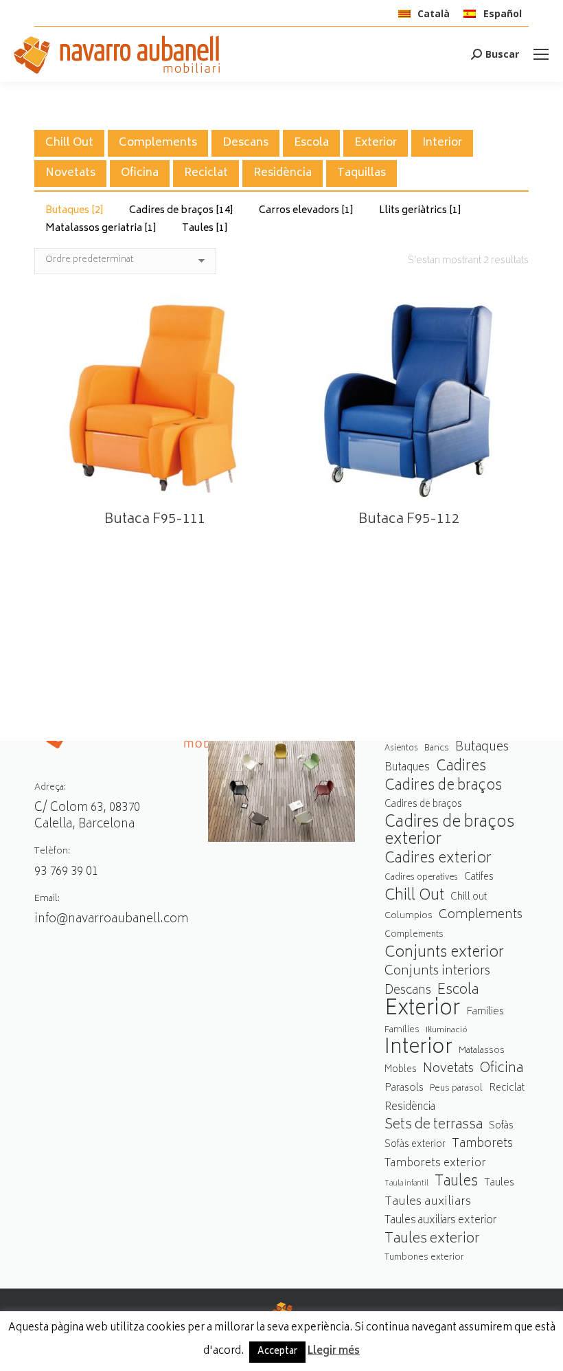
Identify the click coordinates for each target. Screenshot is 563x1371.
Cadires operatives (421, 878)
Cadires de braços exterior (449, 832)
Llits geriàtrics (420, 210)
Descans (245, 143)
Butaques (74, 210)
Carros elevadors (306, 210)
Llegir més (334, 1352)
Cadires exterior (438, 859)
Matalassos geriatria (101, 228)
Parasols (404, 1088)
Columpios (408, 916)
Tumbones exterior (424, 1258)
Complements (158, 143)
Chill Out (69, 143)
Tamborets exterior (435, 1163)
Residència (282, 173)
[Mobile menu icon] (541, 54)
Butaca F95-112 (408, 520)
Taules (205, 228)
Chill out (468, 897)
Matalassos (482, 1050)
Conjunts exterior (444, 953)
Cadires (461, 767)
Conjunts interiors (437, 972)
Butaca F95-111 (154, 520)
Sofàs (501, 1126)
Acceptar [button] (277, 1352)
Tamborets (482, 1144)
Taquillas (361, 173)
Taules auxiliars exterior (440, 1220)
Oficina (140, 173)
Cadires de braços (181, 210)
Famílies (485, 1012)
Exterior (375, 143)
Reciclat (206, 173)
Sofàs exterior (415, 1145)
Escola (311, 143)
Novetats (70, 173)
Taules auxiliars (427, 1202)
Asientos (401, 749)
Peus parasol (456, 1089)
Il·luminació (447, 1030)
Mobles (400, 1070)
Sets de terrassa (433, 1126)
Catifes (479, 877)
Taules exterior (432, 1239)
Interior (442, 143)
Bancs (436, 748)
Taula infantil (406, 1183)
